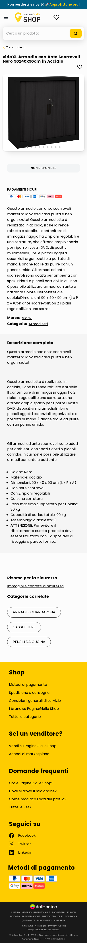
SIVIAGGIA (71, 916)
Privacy (52, 926)
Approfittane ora (64, 4)
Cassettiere (24, 627)
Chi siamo (27, 926)
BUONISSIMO (44, 920)
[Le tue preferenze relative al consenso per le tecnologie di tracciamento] (79, 935)
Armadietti (38, 324)
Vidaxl (27, 317)
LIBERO (15, 912)
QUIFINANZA (28, 920)
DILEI (60, 916)
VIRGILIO (27, 912)
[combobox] (43, 33)
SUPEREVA (59, 920)
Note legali (40, 926)
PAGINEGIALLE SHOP (64, 912)
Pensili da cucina (29, 641)
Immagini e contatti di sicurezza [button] (35, 586)
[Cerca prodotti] (76, 33)
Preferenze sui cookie (47, 929)
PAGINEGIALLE (41, 912)
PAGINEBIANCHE (31, 916)
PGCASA (15, 916)
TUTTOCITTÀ (49, 916)
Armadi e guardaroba (34, 612)
